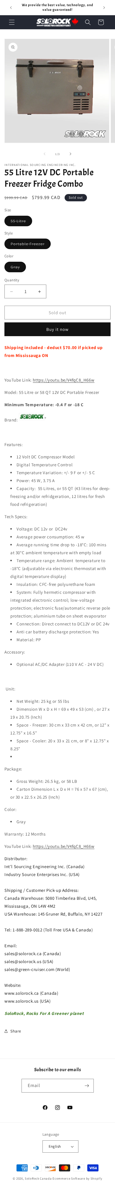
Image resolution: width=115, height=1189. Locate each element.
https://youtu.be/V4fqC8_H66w (63, 380)
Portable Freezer (31, 245)
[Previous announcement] (10, 7)
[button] (11, 22)
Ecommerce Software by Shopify (77, 1178)
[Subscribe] (86, 1086)
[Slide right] (70, 153)
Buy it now (57, 329)
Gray (18, 268)
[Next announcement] (104, 7)
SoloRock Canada (38, 1178)
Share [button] (15, 1031)
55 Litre (21, 222)
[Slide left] (44, 153)
